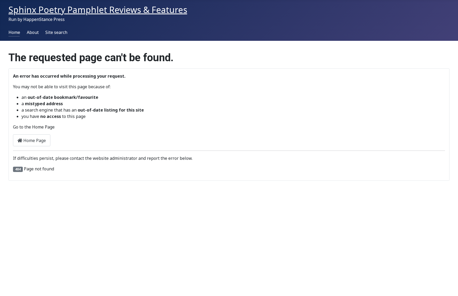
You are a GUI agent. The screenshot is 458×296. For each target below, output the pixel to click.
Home (14, 32)
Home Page (34, 140)
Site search (56, 32)
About (33, 32)
